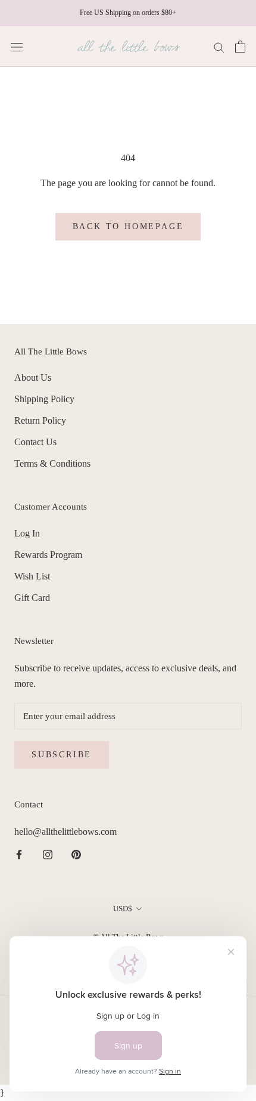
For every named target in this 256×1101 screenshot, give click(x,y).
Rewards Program (48, 555)
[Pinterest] (76, 854)
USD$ (122, 908)
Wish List (32, 576)
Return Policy (40, 420)
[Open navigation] (17, 46)
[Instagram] (47, 854)
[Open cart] (240, 47)
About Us (32, 377)
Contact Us (35, 442)
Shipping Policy (44, 399)
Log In (27, 533)
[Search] (219, 46)
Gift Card (32, 598)
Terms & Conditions (52, 463)
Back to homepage (128, 226)
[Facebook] (19, 854)
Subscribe (62, 754)
